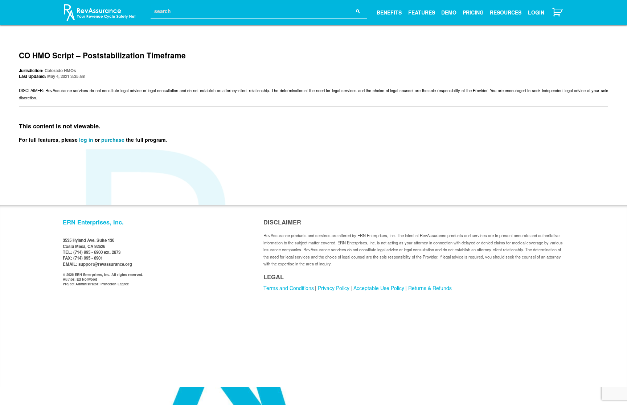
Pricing (473, 12)
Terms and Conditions (288, 288)
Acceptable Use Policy (378, 288)
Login (536, 12)
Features (421, 12)
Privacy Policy (333, 288)
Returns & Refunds (430, 288)
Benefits (389, 12)
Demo (448, 12)
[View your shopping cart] (558, 15)
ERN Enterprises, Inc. (93, 222)
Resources (505, 12)
